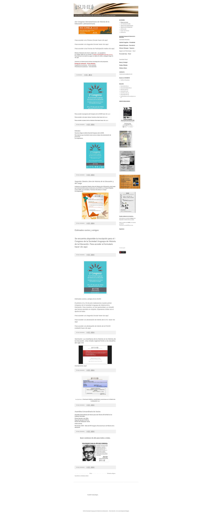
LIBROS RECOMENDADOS (126, 25)
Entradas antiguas (111, 473)
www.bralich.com (124, 91)
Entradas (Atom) (84, 475)
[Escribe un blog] (86, 75)
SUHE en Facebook (124, 80)
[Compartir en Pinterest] (91, 75)
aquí (106, 40)
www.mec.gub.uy (124, 89)
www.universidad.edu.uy (126, 87)
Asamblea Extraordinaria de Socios (87, 411)
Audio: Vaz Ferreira (124, 30)
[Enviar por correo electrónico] (85, 75)
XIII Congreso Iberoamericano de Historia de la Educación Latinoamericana (92, 23)
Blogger (127, 511)
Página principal (124, 22)
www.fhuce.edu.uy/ (124, 92)
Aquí (99, 401)
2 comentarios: (79, 74)
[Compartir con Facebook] (90, 75)
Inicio (91, 473)
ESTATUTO (123, 32)
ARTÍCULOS (123, 29)
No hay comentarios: (80, 124)
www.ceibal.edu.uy (124, 94)
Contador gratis (122, 247)
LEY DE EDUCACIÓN (125, 24)
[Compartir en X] (88, 75)
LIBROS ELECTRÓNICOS (126, 27)
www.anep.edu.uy (124, 86)
